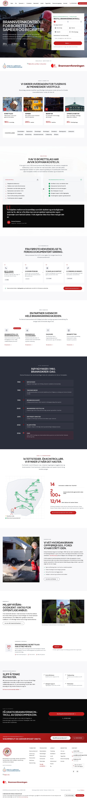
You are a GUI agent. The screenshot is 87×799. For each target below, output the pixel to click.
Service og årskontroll (31, 754)
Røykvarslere (43, 756)
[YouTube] (77, 771)
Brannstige (42, 761)
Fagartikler (48, 3)
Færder (52, 763)
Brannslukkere (43, 751)
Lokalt (42, 3)
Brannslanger (43, 753)
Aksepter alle (80, 795)
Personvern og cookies (66, 790)
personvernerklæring (23, 797)
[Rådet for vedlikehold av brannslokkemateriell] (12, 65)
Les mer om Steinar (51, 579)
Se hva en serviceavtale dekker (11, 689)
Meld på (57, 646)
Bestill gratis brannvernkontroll (65, 714)
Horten (51, 758)
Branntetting (32, 763)
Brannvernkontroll (33, 751)
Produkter (29, 3)
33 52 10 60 (74, 3)
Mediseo (82, 790)
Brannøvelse (32, 758)
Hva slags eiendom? (58, 25)
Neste (67, 43)
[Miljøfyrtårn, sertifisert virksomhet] (36, 65)
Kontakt (65, 3)
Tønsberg (52, 751)
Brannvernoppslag (57, 3)
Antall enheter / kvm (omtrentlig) (61, 35)
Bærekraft (36, 3)
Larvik (51, 756)
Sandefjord (52, 753)
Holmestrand (53, 761)
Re (50, 766)
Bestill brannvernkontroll (72, 288)
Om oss (62, 751)
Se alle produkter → (43, 765)
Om (16, 3)
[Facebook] (73, 771)
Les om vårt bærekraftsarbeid (13, 623)
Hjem (12, 3)
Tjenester (21, 3)
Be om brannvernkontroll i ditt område (62, 512)
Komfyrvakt (42, 758)
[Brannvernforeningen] (67, 66)
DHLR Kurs (31, 760)
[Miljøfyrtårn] (6, 776)
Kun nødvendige (70, 795)
